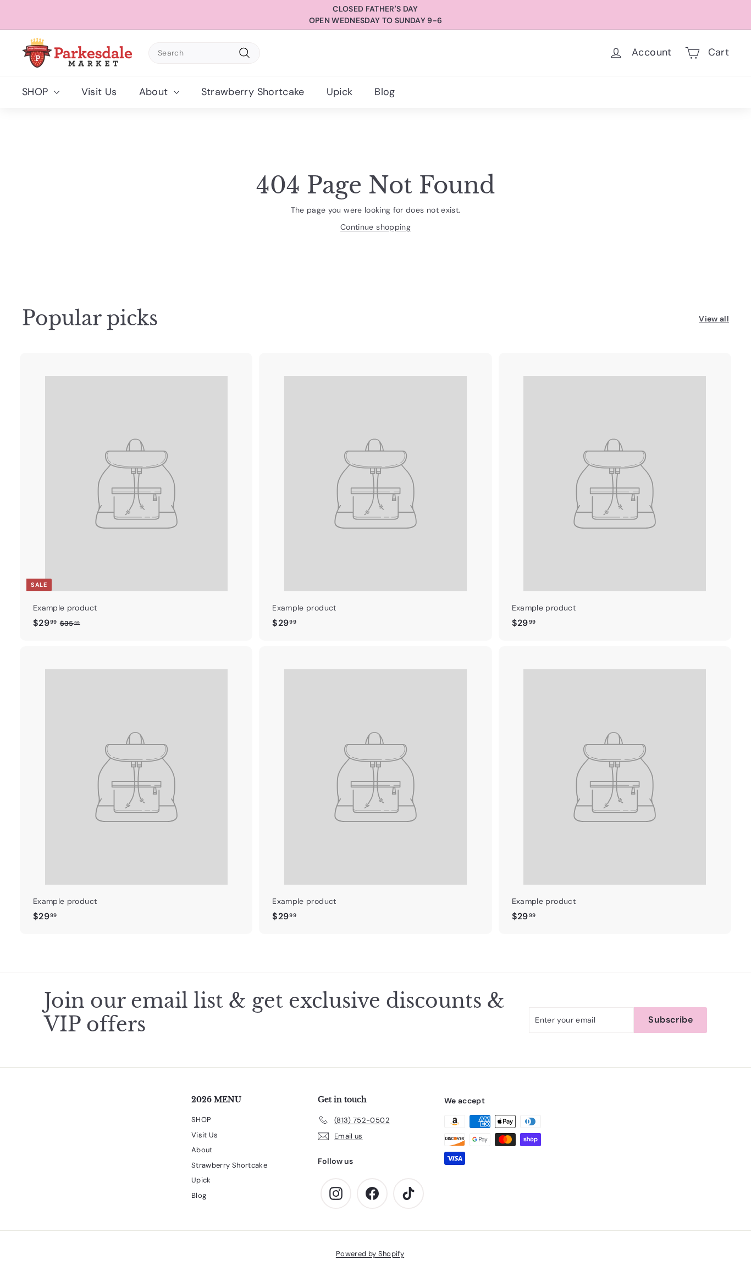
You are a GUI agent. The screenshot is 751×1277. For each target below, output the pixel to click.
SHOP (36, 91)
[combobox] (204, 53)
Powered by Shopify (370, 1253)
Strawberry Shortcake (253, 91)
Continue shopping (375, 227)
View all (714, 319)
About (155, 91)
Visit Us (99, 91)
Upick (340, 91)
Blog (384, 91)
